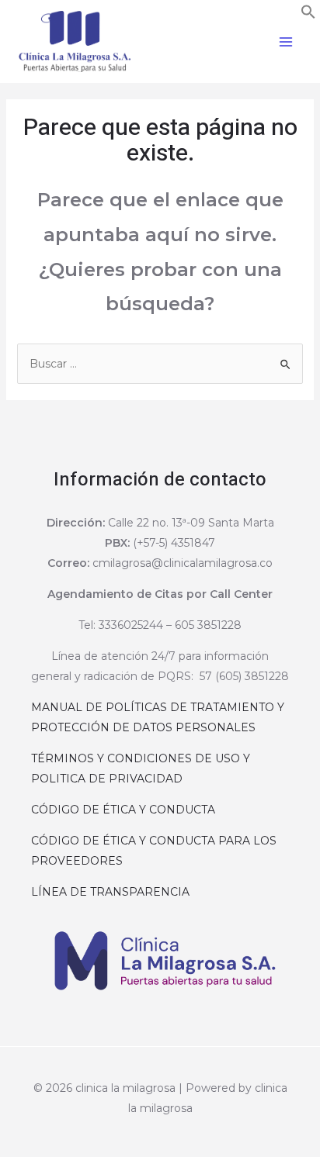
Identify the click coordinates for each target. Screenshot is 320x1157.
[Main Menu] (285, 41)
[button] (308, 15)
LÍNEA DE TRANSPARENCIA (112, 892)
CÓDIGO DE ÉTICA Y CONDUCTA (124, 810)
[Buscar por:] (160, 364)
